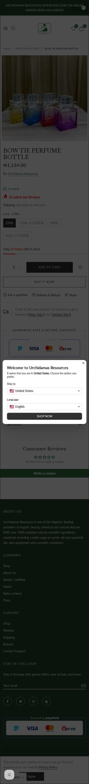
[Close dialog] (83, 363)
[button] (44, 390)
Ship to (11, 384)
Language (13, 399)
